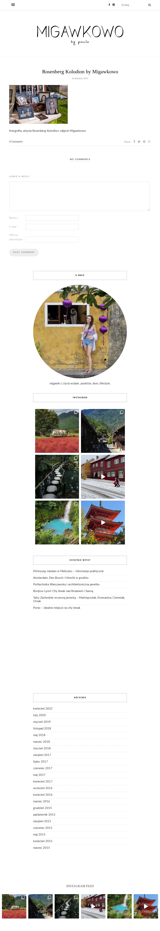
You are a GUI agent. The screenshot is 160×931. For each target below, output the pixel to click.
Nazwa (14, 218)
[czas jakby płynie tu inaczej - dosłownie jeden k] (57, 477)
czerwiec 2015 (42, 828)
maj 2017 (39, 774)
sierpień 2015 (42, 821)
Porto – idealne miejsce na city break (56, 607)
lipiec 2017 (40, 761)
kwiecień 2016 (42, 794)
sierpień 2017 (42, 755)
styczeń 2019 (42, 721)
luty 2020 (39, 715)
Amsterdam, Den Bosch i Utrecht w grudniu (60, 577)
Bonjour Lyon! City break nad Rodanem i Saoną (63, 591)
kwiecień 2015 (42, 841)
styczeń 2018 (42, 748)
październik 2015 (44, 814)
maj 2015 (39, 834)
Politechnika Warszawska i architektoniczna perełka (66, 584)
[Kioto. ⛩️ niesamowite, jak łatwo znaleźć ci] (103, 522)
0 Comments (16, 142)
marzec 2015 (41, 847)
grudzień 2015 (42, 808)
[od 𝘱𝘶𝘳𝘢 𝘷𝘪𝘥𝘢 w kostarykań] (57, 522)
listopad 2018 (42, 728)
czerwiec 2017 (42, 768)
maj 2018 (39, 735)
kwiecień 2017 (42, 781)
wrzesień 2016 (42, 788)
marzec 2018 (41, 741)
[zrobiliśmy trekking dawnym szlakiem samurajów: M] (103, 431)
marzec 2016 (41, 801)
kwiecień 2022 (42, 708)
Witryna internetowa (15, 237)
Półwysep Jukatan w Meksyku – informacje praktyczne (68, 571)
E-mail (13, 227)
